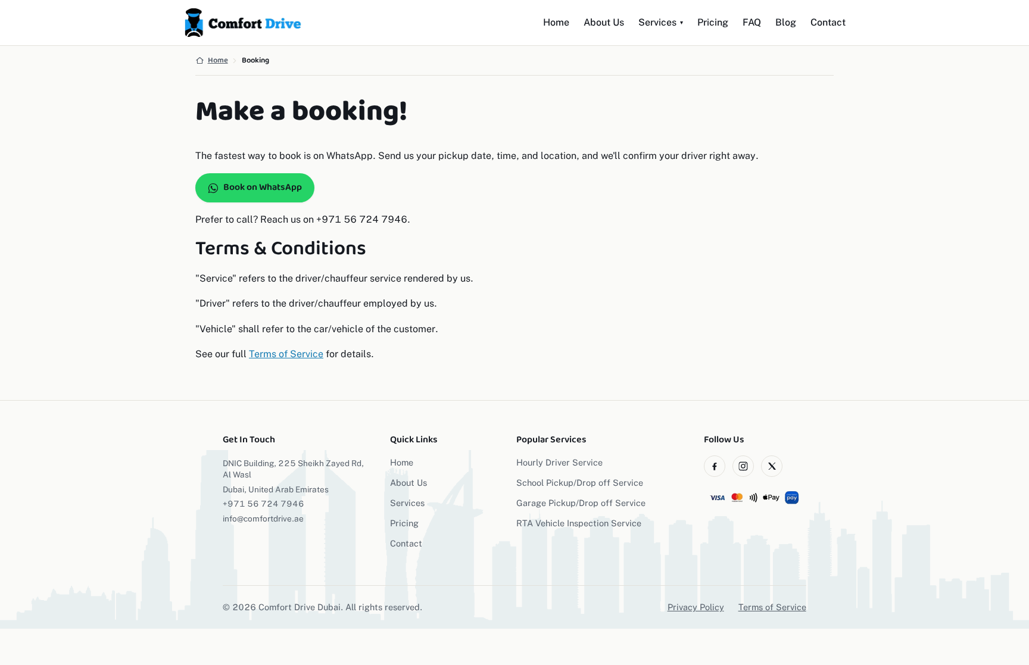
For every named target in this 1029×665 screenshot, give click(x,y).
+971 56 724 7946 (263, 503)
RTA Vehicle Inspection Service (578, 523)
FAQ (752, 22)
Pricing (712, 22)
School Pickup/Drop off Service (579, 482)
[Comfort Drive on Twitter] (771, 466)
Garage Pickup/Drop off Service (581, 503)
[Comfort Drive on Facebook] (714, 466)
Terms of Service (286, 354)
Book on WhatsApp (262, 187)
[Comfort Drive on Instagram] (743, 466)
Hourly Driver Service (559, 462)
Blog (785, 22)
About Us (604, 22)
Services (660, 22)
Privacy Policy (696, 607)
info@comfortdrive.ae (263, 518)
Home (556, 22)
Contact (828, 22)
